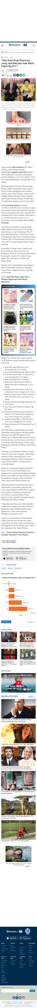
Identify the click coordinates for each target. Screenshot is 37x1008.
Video (30, 956)
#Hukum (10, 568)
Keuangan (13, 947)
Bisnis (11, 57)
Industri (18, 52)
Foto (30, 964)
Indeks (3, 972)
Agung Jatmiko (13, 70)
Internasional (24, 52)
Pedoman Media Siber (29, 1002)
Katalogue (31, 962)
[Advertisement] (18, 904)
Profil (30, 949)
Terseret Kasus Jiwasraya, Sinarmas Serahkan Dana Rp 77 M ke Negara (17, 533)
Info (2, 970)
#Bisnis (4, 568)
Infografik (12, 960)
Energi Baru (4, 960)
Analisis (12, 962)
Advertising (15, 1002)
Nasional (12, 52)
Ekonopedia (32, 943)
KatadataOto (4, 982)
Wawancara (22, 964)
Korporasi (12, 950)
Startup (21, 950)
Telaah (21, 960)
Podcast (31, 965)
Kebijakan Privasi (11, 1003)
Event (2, 980)
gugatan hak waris (19, 172)
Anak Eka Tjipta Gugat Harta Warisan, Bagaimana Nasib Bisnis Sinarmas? (15, 279)
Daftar (32, 990)
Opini (21, 962)
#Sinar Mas (18, 568)
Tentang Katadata (6, 1002)
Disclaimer (20, 1003)
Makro (12, 945)
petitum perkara (13, 205)
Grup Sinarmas (18, 167)
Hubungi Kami (27, 1003)
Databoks (3, 979)
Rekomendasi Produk (8, 286)
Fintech (21, 949)
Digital (21, 943)
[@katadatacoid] (23, 997)
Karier (21, 1002)
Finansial (12, 943)
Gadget (21, 952)
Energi (31, 52)
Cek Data (12, 964)
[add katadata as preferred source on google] (18, 541)
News (30, 959)
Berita (6, 57)
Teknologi (22, 954)
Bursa (11, 949)
